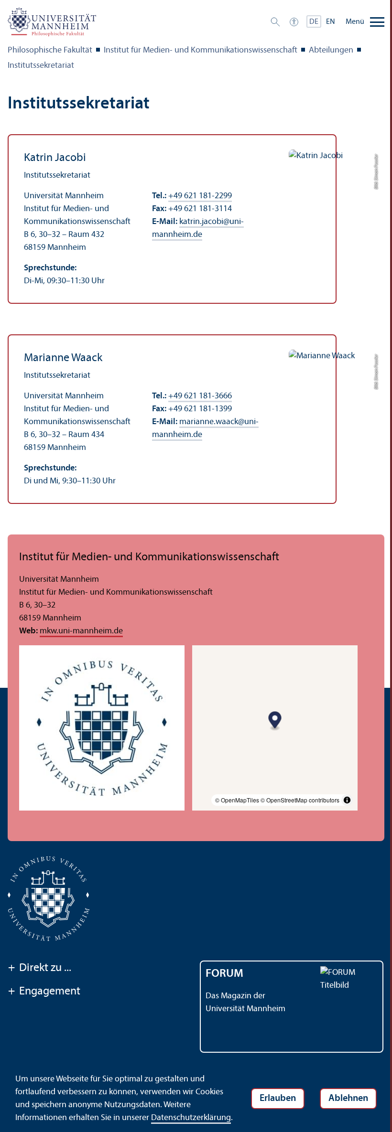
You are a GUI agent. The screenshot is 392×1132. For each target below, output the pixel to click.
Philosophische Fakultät (50, 50)
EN (330, 22)
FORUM (224, 974)
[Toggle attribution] (347, 800)
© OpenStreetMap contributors (300, 800)
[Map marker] (275, 721)
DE (313, 22)
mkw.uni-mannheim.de (81, 631)
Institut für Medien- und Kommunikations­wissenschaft (200, 50)
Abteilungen (331, 50)
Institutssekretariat (41, 65)
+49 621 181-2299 (200, 196)
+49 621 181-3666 (200, 396)
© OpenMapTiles (237, 800)
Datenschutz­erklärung (191, 1117)
